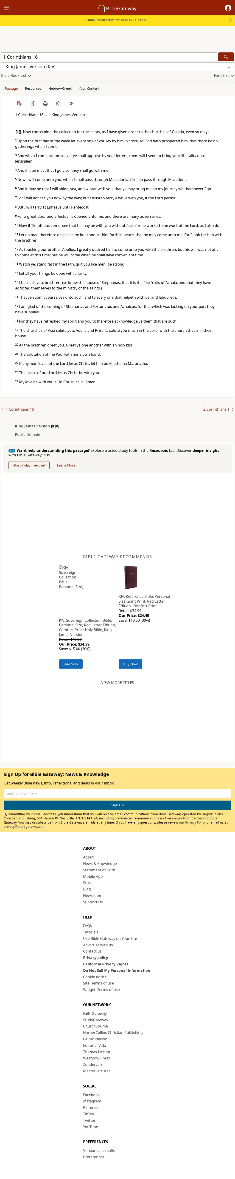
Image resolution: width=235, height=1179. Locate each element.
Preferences (93, 1156)
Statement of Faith (99, 870)
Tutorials (90, 932)
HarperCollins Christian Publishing (113, 1032)
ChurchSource (95, 1026)
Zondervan (92, 1064)
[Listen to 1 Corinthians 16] (71, 103)
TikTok (88, 1113)
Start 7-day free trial (29, 465)
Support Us (93, 901)
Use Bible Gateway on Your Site (110, 938)
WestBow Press (96, 1058)
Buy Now (71, 664)
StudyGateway (95, 1019)
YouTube (90, 1126)
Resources (33, 88)
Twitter (89, 1120)
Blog (87, 889)
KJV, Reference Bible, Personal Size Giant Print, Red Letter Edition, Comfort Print (144, 601)
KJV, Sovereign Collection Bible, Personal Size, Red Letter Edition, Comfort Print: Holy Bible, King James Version (87, 627)
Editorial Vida (94, 1045)
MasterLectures (96, 1070)
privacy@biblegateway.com (24, 826)
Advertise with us (98, 944)
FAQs (87, 925)
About (88, 857)
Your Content (89, 88)
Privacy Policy (195, 822)
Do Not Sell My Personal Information (116, 970)
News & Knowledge (100, 863)
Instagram (92, 1101)
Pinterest (91, 1107)
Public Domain (27, 434)
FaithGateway (95, 1013)
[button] (228, 8)
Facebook (91, 1094)
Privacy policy (95, 957)
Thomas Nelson (96, 1051)
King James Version (32, 426)
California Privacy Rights (105, 964)
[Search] (226, 56)
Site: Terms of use (98, 983)
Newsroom (92, 895)
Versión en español (99, 1150)
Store (87, 882)
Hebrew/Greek (60, 88)
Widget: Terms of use (101, 989)
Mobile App (93, 876)
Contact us (92, 951)
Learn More (66, 465)
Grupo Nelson (95, 1039)
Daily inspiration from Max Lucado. (116, 20)
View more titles (117, 682)
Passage (11, 88)
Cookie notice (95, 976)
